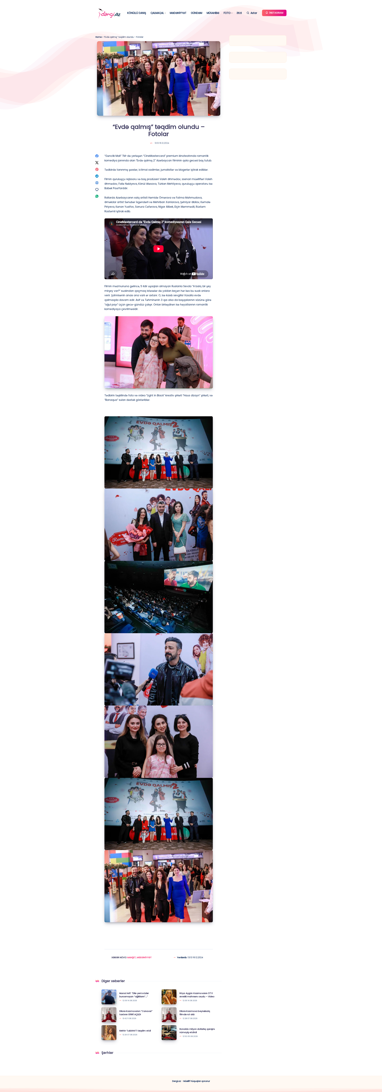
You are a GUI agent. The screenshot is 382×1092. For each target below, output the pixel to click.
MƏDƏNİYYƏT (178, 13)
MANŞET (131, 957)
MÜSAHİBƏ (213, 13)
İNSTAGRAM (276, 12)
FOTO (227, 13)
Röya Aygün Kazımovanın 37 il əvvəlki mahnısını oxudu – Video (197, 995)
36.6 (239, 13)
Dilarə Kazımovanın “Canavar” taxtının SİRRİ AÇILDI (136, 1013)
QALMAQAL (157, 13)
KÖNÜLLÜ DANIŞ (136, 13)
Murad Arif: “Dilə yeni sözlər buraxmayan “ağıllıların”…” (134, 995)
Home (99, 37)
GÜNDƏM (196, 13)
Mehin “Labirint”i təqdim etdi (135, 1030)
